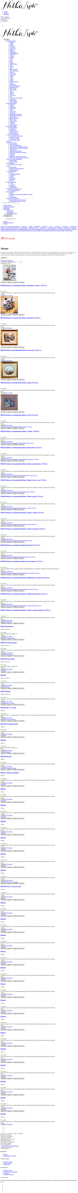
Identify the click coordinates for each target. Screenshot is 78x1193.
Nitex (11, 65)
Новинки (12, 42)
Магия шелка (13, 130)
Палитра (12, 92)
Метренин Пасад (14, 132)
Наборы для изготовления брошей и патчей (21, 194)
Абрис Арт (12, 74)
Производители (8, 1170)
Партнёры (6, 1173)
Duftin (11, 50)
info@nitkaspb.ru (14, 1146)
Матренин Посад (14, 118)
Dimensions (12, 49)
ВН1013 (3, 951)
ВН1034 (3, 837)
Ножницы (12, 153)
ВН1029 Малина (6, 756)
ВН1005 (3, 968)
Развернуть (4, 257)
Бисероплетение (11, 191)
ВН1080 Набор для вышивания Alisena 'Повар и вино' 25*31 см (22, 496)
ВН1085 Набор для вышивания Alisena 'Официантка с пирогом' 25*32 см (25, 577)
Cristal (11, 183)
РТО (11, 96)
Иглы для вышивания (15, 145)
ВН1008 (3, 1049)
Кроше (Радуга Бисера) (16, 115)
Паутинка (12, 122)
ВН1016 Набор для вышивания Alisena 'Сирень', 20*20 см (20, 431)
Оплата (5, 11)
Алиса (11, 77)
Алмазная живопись (15, 174)
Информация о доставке (10, 1155)
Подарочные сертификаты (10, 1171)
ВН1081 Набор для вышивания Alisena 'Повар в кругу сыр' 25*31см (23, 480)
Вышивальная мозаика (16, 114)
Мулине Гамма (13, 161)
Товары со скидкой (9, 1174)
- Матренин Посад (33, 228)
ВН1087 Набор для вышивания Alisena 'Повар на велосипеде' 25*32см (24, 464)
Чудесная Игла (13, 102)
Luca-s (11, 58)
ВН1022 (3, 1000)
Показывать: (4, 263)
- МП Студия (42, 228)
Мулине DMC (13, 160)
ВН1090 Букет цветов (8, 659)
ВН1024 (3, 919)
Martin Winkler (13, 64)
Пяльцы (9, 141)
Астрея (11, 79)
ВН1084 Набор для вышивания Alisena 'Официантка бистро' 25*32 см (24, 594)
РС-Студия (12, 95)
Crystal (11, 172)
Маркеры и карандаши (16, 151)
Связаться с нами (8, 1161)
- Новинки (23, 226)
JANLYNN (12, 54)
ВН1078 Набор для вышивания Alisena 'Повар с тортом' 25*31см (22, 512)
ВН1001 (3, 1098)
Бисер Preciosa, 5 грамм (16, 164)
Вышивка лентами (11, 126)
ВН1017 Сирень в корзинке (10, 772)
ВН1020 (3, 935)
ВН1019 (3, 1016)
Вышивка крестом (11, 41)
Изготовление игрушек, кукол (17, 199)
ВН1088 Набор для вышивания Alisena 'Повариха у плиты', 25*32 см (24, 285)
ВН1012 (3, 1033)
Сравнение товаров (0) (6, 260)
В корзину (3, 295)
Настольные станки (15, 140)
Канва (8, 165)
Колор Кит (12, 178)
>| (4, 1131)
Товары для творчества (13, 198)
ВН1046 (3, 805)
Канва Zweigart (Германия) (17, 168)
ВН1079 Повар (5, 691)
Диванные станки (14, 137)
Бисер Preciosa (10, 163)
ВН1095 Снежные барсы (9, 642)
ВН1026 (3, 870)
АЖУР (11, 76)
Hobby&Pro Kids (14, 53)
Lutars (11, 60)
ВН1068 (3, 675)
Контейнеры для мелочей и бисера (19, 148)
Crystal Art (12, 47)
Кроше (11, 193)
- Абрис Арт (44, 226)
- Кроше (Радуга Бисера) (12, 228)
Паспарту (12, 155)
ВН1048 (3, 740)
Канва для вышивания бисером (22, 229)
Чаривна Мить (13, 125)
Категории (6, 39)
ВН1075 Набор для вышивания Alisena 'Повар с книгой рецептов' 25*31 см (26, 610)
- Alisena (30, 226)
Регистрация (10, 210)
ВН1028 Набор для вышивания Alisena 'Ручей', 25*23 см (19, 415)
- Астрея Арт (57, 226)
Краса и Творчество (15, 85)
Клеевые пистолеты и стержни (18, 201)
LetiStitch (12, 57)
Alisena (11, 43)
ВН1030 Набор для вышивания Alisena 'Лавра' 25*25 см (19, 382)
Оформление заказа (12, 213)
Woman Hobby (13, 127)
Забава (11, 83)
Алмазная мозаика (11, 171)
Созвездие (12, 99)
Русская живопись (14, 190)
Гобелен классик (14, 81)
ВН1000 (3, 1114)
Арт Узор (12, 175)
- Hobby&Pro (36, 226)
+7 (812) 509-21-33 (5, 18)
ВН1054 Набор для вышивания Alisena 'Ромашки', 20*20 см (20, 318)
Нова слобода (13, 89)
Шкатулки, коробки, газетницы (18, 156)
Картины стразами (11, 182)
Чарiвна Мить (13, 100)
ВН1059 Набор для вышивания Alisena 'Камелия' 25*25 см (20, 545)
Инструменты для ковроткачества (18, 146)
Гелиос (11, 80)
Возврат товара (8, 1163)
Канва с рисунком (47, 229)
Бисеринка (12, 112)
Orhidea (12, 66)
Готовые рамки (14, 144)
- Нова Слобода (50, 228)
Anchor (11, 45)
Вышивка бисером (11, 103)
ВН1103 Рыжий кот (7, 626)
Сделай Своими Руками (16, 98)
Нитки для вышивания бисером (18, 152)
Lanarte (11, 55)
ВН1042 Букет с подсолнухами (11, 886)
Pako (11, 68)
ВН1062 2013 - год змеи (8, 707)
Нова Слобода (13, 121)
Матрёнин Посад (14, 87)
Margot (11, 62)
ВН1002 (3, 1081)
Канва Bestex (13, 167)
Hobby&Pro (13, 51)
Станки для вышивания (13, 134)
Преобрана (12, 186)
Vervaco (12, 72)
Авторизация (10, 212)
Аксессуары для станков (16, 136)
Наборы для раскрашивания (14, 189)
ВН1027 (3, 984)
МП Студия (13, 88)
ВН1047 (3, 789)
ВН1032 (3, 854)
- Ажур (50, 226)
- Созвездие (66, 228)
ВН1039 (3, 821)
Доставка (6, 13)
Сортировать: (4, 262)
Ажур (11, 110)
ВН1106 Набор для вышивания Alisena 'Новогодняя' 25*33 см (21, 447)
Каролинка (12, 84)
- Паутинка (59, 228)
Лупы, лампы (13, 149)
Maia (11, 61)
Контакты (6, 14)
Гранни (12, 176)
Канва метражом (14, 170)
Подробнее (9, 295)
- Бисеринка (64, 226)
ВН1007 (3, 1065)
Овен (11, 91)
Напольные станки (15, 138)
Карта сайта (7, 1164)
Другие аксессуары (12, 142)
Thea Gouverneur (14, 70)
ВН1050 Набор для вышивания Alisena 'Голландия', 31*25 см (21, 350)
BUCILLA (12, 46)
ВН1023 (3, 902)
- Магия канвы (23, 228)
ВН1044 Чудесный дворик (9, 724)
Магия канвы (13, 117)
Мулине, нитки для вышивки (14, 159)
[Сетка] (1, 259)
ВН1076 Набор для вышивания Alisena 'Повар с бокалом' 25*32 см (23, 529)
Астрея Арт (13, 111)
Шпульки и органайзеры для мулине (19, 157)
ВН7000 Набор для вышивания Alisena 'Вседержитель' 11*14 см (22, 561)
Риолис (12, 93)
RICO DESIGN (14, 69)
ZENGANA (13, 73)
